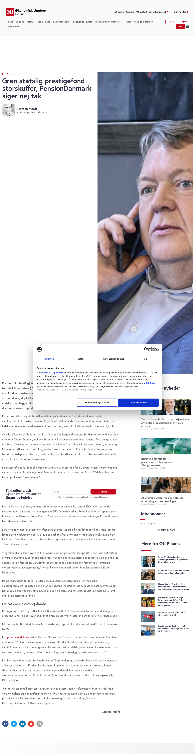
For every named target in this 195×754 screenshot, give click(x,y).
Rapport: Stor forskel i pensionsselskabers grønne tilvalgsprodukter (157, 462)
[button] (187, 26)
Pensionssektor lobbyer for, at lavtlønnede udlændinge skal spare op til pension (173, 628)
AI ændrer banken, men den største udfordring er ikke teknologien (162, 499)
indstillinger (150, 383)
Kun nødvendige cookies (97, 402)
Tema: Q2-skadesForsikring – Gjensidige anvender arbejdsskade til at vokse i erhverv (165, 423)
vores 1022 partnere (52, 372)
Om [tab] (145, 359)
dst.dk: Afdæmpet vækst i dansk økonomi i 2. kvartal (172, 613)
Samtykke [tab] (49, 359)
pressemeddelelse (18, 637)
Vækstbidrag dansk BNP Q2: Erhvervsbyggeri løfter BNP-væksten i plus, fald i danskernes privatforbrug (172, 601)
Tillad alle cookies (138, 402)
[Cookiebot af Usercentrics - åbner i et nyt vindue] (146, 349)
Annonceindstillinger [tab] (113, 359)
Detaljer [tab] (81, 359)
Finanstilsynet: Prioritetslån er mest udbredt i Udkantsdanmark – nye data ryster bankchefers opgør (173, 586)
